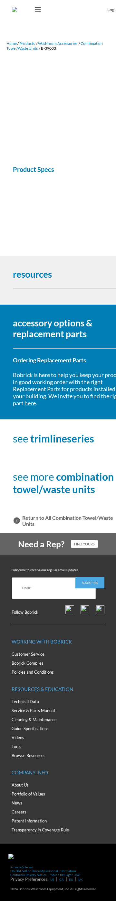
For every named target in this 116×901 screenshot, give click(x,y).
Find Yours (84, 544)
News (17, 802)
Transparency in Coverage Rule (40, 829)
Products (27, 43)
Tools (16, 746)
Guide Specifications (30, 728)
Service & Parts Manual (33, 710)
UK (80, 879)
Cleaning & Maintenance (34, 719)
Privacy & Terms (21, 867)
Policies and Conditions (33, 672)
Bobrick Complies (28, 663)
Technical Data (25, 701)
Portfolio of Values (28, 793)
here (30, 403)
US (52, 879)
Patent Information (29, 820)
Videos (18, 737)
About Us (20, 784)
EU (71, 879)
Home (11, 43)
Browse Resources (28, 755)
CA (61, 879)
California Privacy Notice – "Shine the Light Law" (45, 875)
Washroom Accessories (57, 43)
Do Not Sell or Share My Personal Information (43, 871)
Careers (19, 811)
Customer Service (28, 654)
